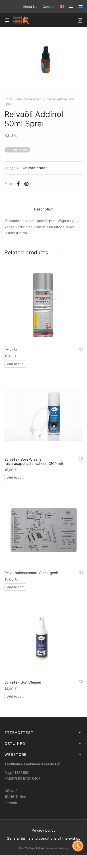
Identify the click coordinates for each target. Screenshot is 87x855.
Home (8, 99)
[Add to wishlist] (81, 350)
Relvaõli (11, 350)
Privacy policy (44, 830)
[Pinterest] (26, 183)
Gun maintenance (29, 99)
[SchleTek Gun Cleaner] (43, 638)
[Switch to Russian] (79, 6)
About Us (30, 6)
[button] (15, 364)
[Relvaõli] (43, 305)
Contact (48, 6)
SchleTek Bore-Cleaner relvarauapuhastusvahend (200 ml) (33, 461)
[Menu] (7, 20)
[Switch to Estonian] (71, 6)
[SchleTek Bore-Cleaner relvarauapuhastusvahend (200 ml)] (43, 415)
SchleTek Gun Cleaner (22, 682)
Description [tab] (43, 209)
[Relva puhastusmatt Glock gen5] (43, 528)
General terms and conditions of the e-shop (44, 838)
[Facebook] (18, 183)
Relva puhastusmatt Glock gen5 (31, 573)
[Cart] (80, 20)
